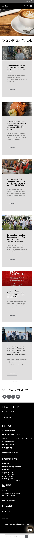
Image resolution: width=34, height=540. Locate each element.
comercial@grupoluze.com (10, 452)
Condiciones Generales (8, 496)
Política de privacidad (8, 500)
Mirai (13, 527)
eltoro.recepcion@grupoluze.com (11, 466)
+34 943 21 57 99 (7, 478)
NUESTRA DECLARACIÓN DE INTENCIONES (17, 524)
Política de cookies (7, 498)
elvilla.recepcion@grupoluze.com (11, 474)
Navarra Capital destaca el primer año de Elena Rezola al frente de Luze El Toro (16, 68)
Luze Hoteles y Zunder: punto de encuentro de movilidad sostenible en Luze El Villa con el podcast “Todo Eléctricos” (16, 351)
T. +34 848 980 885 (8, 430)
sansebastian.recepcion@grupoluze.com (14, 480)
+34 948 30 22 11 (7, 465)
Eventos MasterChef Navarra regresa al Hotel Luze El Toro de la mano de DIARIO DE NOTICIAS (16, 182)
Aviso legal (5, 490)
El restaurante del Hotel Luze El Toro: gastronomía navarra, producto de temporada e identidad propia (16, 125)
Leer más (12, 89)
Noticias (6, 512)
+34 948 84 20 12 (7, 472)
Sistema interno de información (11, 493)
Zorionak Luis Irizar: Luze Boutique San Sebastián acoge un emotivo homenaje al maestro (16, 238)
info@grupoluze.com (8, 444)
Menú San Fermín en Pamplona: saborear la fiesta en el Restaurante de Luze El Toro (16, 294)
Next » (21, 381)
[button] (26, 536)
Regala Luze (7, 506)
